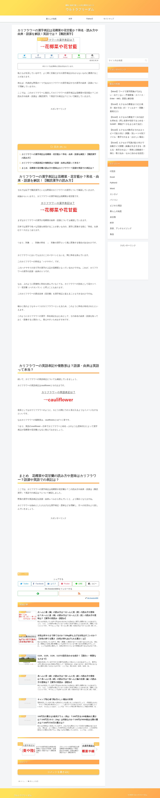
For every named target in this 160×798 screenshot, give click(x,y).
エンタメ (114, 194)
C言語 (112, 171)
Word (112, 188)
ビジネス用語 (116, 206)
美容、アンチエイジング (120, 228)
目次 (56, 146)
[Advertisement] (58, 126)
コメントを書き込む (58, 772)
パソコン (114, 200)
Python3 (113, 183)
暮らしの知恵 (24, 574)
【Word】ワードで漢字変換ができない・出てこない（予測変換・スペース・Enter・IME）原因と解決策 (127, 95)
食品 (112, 234)
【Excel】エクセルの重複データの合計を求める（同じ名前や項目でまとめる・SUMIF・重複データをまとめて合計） (127, 120)
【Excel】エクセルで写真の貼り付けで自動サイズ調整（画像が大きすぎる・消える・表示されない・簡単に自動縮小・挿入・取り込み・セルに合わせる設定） (127, 148)
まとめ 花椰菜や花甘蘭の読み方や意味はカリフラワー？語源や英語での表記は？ (58, 168)
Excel (112, 177)
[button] (92, 56)
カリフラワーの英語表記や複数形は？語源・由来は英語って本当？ (51, 163)
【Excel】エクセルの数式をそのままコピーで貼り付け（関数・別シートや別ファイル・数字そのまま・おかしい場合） (127, 133)
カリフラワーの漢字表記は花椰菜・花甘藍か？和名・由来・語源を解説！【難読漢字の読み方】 (59, 156)
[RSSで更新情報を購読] (79, 593)
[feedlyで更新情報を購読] (38, 593)
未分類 (113, 217)
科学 (112, 223)
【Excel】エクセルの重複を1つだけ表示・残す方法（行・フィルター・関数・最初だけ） (127, 107)
